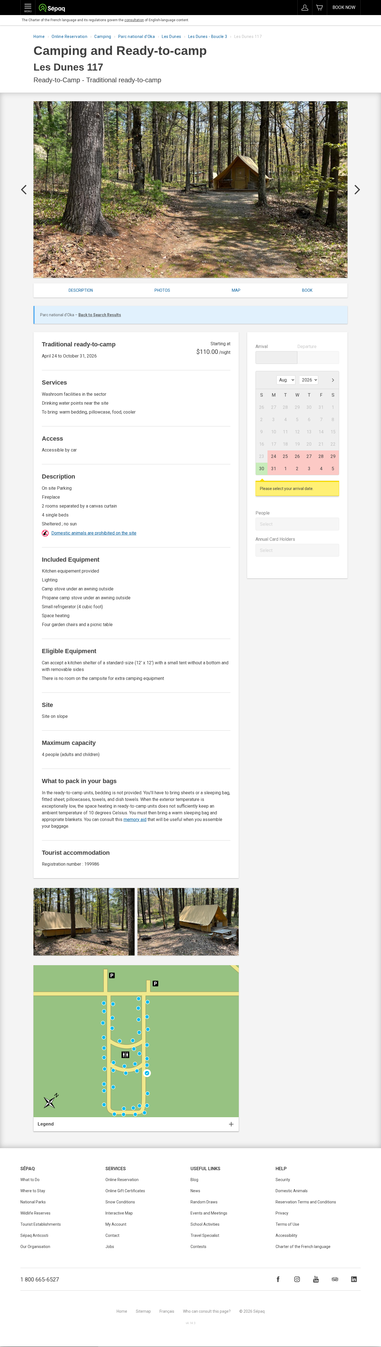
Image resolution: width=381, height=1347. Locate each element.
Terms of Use (287, 1224)
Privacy (282, 1213)
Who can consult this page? (207, 1311)
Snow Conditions (120, 1202)
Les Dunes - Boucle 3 (207, 36)
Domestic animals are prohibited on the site (93, 533)
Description (81, 290)
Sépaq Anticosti (34, 1235)
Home (39, 36)
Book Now (343, 7)
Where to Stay (32, 1191)
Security (283, 1179)
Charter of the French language (303, 1246)
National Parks (33, 1202)
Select (266, 524)
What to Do (30, 1179)
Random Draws (204, 1202)
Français (167, 1311)
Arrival (261, 346)
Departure (307, 346)
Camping (102, 36)
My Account (115, 1224)
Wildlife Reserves (35, 1213)
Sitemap (143, 1311)
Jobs (109, 1246)
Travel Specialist (205, 1235)
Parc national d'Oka (136, 36)
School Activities (205, 1224)
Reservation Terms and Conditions (306, 1202)
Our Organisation (35, 1246)
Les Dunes (171, 36)
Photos (162, 290)
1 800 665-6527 (39, 1279)
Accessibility (286, 1235)
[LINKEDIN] (354, 1279)
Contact (112, 1235)
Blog (194, 1179)
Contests (198, 1246)
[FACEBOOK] (278, 1279)
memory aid (135, 819)
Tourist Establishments (40, 1224)
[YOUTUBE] (316, 1279)
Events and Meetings (209, 1213)
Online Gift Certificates (125, 1191)
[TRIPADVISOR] (335, 1279)
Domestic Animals (292, 1191)
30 (261, 468)
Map (236, 290)
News (195, 1191)
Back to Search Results (99, 315)
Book (307, 290)
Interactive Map (119, 1213)
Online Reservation (69, 36)
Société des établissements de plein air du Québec (51, 8)
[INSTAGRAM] (297, 1279)
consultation (134, 20)
